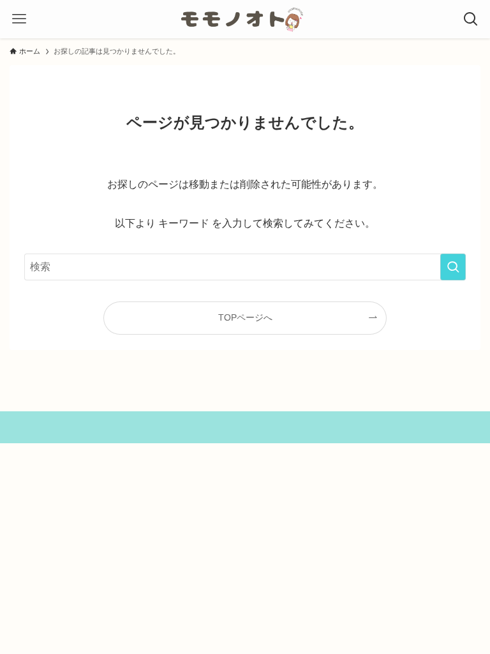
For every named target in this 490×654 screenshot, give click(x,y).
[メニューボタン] (19, 19)
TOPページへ (245, 317)
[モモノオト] (245, 19)
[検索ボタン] (471, 19)
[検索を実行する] (453, 267)
